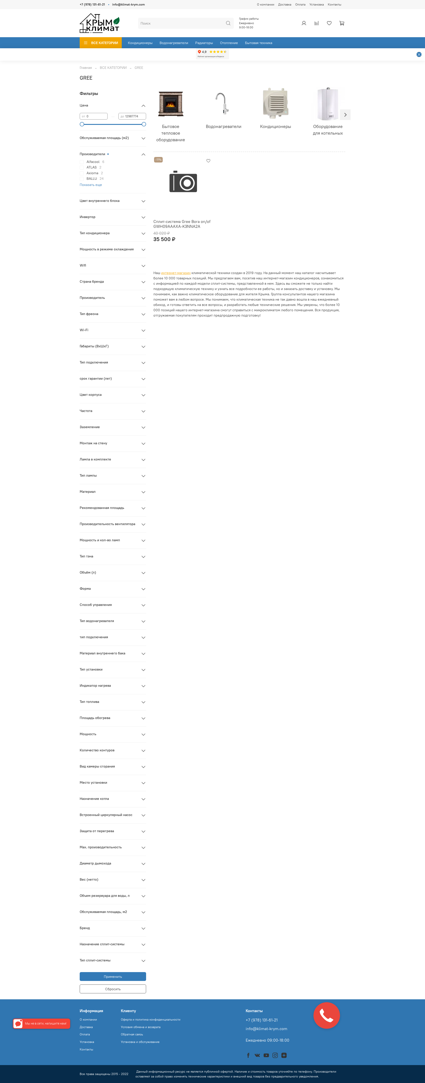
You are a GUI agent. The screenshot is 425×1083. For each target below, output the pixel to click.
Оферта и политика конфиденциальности (150, 1019)
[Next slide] (345, 114)
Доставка (284, 4)
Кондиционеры (140, 43)
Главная (86, 67)
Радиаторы (204, 43)
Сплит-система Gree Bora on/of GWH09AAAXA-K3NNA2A (182, 224)
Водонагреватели (174, 43)
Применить (113, 976)
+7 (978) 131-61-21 (92, 4)
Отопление (229, 43)
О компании (265, 4)
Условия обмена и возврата (140, 1027)
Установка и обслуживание (140, 1042)
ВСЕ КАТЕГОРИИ (104, 43)
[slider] (82, 124)
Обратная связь (132, 1034)
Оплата (300, 4)
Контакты (334, 4)
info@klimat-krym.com (128, 4)
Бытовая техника (258, 43)
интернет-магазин (176, 273)
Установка (316, 4)
